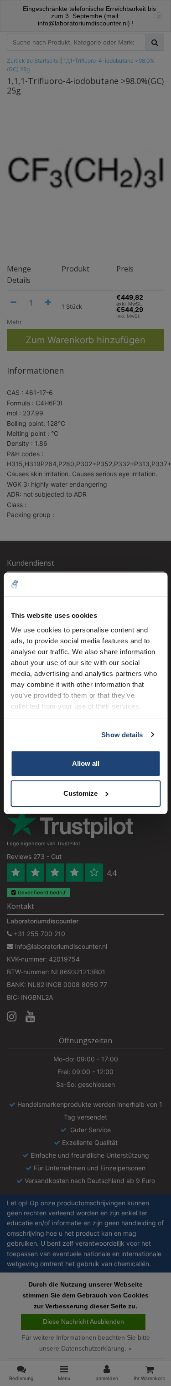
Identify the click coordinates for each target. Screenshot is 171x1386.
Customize (80, 793)
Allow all (85, 763)
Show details (122, 735)
